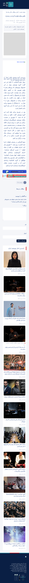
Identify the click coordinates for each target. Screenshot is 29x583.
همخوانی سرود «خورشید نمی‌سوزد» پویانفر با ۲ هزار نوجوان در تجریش (14, 519)
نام (25, 224)
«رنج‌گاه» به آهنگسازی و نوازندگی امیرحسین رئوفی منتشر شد (15, 294)
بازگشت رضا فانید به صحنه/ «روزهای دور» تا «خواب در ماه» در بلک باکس (15, 544)
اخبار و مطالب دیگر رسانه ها (12, 12)
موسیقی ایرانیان (10, 20)
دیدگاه (24, 205)
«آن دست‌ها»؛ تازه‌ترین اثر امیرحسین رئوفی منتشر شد (15, 348)
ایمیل (25, 233)
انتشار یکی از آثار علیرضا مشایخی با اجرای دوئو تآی (15, 420)
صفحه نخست (22, 12)
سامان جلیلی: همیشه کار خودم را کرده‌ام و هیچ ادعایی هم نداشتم (14, 445)
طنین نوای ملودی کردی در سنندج (15, 16)
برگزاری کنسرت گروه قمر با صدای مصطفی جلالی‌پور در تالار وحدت (14, 470)
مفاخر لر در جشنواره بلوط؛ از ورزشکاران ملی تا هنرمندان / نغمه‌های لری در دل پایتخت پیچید (14, 373)
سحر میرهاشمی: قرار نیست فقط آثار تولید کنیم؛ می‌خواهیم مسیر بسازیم (15, 269)
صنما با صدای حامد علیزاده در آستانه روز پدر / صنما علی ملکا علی (15, 319)
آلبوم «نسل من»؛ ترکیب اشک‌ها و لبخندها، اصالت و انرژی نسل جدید (15, 495)
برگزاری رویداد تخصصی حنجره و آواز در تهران (14, 396)
